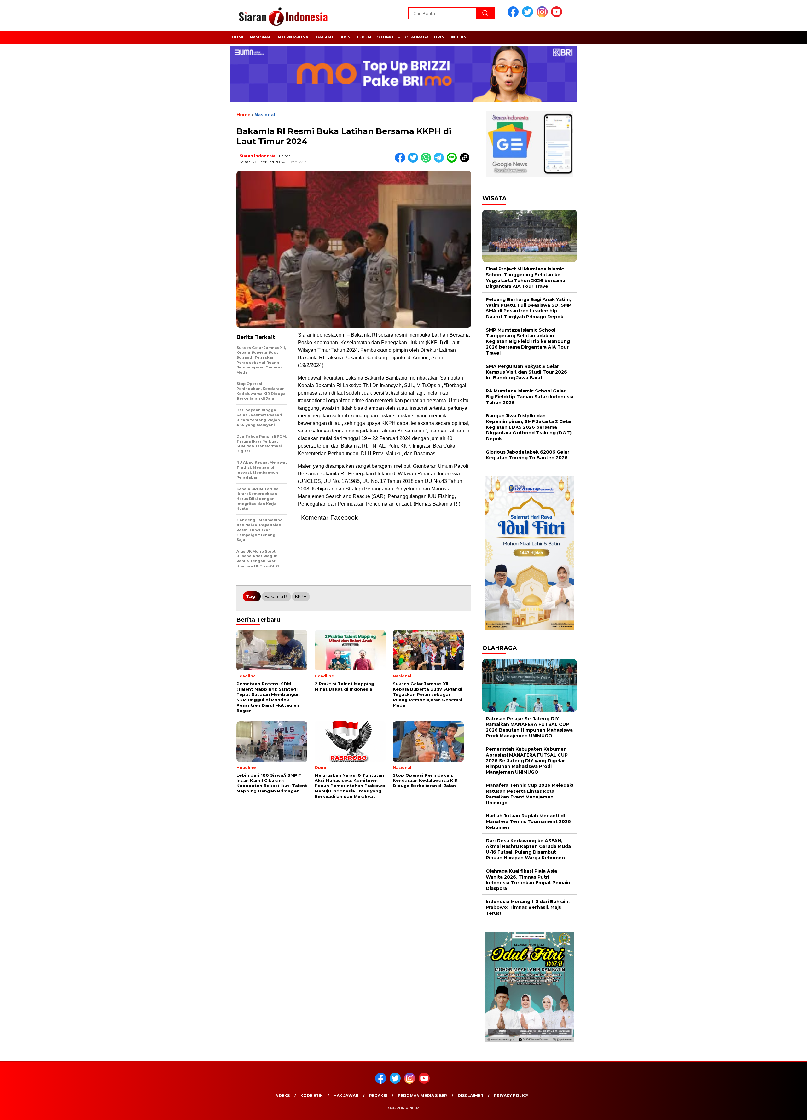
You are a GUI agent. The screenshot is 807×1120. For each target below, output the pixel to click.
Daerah (324, 37)
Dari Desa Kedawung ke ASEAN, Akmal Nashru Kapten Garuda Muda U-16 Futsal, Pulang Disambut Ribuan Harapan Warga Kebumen (528, 849)
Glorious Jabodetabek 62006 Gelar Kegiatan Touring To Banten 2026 (527, 455)
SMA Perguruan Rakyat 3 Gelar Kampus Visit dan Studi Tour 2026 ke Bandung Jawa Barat (526, 371)
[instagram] (543, 16)
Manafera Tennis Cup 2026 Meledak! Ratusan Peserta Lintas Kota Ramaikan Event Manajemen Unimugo (529, 793)
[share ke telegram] (440, 161)
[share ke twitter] (414, 161)
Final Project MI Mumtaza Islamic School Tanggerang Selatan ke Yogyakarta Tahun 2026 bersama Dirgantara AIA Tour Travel (525, 277)
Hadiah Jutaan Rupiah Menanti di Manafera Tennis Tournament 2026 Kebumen (528, 821)
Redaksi (378, 1095)
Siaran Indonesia (258, 156)
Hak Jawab (346, 1095)
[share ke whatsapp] (427, 161)
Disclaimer (470, 1095)
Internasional (293, 37)
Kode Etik (311, 1095)
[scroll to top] (777, 1110)
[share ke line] (453, 161)
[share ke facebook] (401, 161)
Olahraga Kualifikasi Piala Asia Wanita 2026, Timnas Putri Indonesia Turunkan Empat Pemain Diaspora (528, 879)
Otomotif (388, 37)
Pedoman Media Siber (422, 1095)
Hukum (363, 37)
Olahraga (417, 37)
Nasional (260, 37)
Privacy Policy (511, 1095)
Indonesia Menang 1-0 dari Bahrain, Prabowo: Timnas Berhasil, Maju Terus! (528, 907)
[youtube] (557, 16)
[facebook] (514, 16)
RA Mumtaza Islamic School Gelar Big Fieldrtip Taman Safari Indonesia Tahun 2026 (529, 396)
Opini (440, 37)
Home (238, 37)
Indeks (458, 37)
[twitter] (528, 16)
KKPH (301, 596)
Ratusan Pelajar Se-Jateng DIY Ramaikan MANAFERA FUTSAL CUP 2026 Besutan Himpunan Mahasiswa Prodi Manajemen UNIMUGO (529, 727)
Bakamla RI (276, 596)
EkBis (344, 37)
